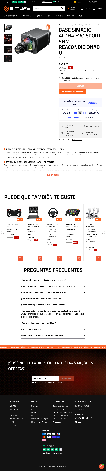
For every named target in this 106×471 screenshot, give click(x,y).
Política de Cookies (59, 419)
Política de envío (77, 140)
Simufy (61, 25)
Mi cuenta (34, 406)
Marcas (49, 15)
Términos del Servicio (60, 406)
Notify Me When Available (72, 91)
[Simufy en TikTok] (91, 418)
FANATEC (13, 406)
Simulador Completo (11, 15)
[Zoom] (33, 43)
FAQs (80, 15)
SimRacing (27, 15)
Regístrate (96, 78)
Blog (32, 416)
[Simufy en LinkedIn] (79, 422)
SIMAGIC (13, 422)
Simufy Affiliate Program (40, 419)
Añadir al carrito (20, 258)
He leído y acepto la (48, 383)
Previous (2, 232)
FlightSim (39, 15)
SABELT (12, 412)
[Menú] (102, 462)
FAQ (32, 409)
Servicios (59, 15)
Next (103, 232)
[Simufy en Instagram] (76, 418)
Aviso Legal (57, 422)
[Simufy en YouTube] (83, 418)
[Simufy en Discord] (76, 422)
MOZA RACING (14, 409)
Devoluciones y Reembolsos (62, 412)
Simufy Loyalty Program (39, 422)
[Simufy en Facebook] (79, 418)
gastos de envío (75, 71)
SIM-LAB (13, 425)
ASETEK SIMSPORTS (17, 419)
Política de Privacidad (60, 416)
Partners (70, 15)
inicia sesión (68, 80)
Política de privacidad (55, 383)
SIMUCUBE (13, 416)
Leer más (53, 174)
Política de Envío (59, 409)
